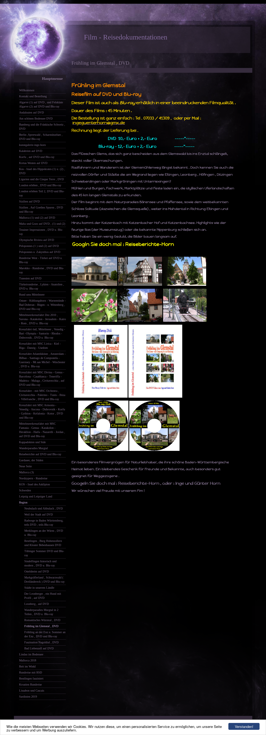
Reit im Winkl (27, 666)
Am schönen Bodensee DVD (36, 118)
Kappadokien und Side (32, 442)
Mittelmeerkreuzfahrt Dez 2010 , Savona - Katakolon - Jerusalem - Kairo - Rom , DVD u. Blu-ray (42, 319)
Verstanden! (244, 726)
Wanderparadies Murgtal (33, 448)
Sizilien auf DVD (29, 201)
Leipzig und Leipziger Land (35, 496)
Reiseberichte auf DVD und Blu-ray (40, 454)
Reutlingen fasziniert (31, 678)
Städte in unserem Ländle (39, 587)
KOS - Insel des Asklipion (34, 484)
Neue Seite (25, 466)
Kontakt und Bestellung (33, 96)
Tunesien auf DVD (30, 278)
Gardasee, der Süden (31, 460)
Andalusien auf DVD (31, 112)
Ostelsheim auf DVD (36, 571)
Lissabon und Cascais (31, 690)
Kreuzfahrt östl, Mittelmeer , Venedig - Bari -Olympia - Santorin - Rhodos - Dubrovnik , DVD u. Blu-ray (42, 333)
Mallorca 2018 (27, 660)
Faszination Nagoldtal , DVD (41, 642)
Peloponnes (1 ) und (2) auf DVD (39, 246)
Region (23, 502)
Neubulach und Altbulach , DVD (43, 508)
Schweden (25, 490)
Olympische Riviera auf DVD (36, 240)
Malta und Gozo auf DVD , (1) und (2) (42, 223)
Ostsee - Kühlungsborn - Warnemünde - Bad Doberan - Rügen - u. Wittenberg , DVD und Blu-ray (42, 305)
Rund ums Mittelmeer (32, 294)
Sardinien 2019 (28, 696)
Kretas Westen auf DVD (33, 163)
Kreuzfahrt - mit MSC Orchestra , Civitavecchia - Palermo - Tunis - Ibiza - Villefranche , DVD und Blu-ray (42, 395)
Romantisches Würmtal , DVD (42, 620)
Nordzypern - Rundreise (33, 478)
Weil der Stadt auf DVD (38, 514)
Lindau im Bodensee (31, 654)
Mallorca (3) (26, 472)
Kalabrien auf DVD (30, 151)
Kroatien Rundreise (30, 684)
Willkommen (26, 90)
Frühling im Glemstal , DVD (41, 626)
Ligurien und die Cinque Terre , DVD (41, 179)
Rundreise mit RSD (30, 672)
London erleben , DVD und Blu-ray (40, 185)
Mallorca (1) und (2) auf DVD (37, 217)
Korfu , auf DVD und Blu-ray (36, 157)
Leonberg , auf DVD (36, 604)
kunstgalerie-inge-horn (32, 145)
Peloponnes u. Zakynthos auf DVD (39, 252)
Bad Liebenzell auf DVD (39, 648)
